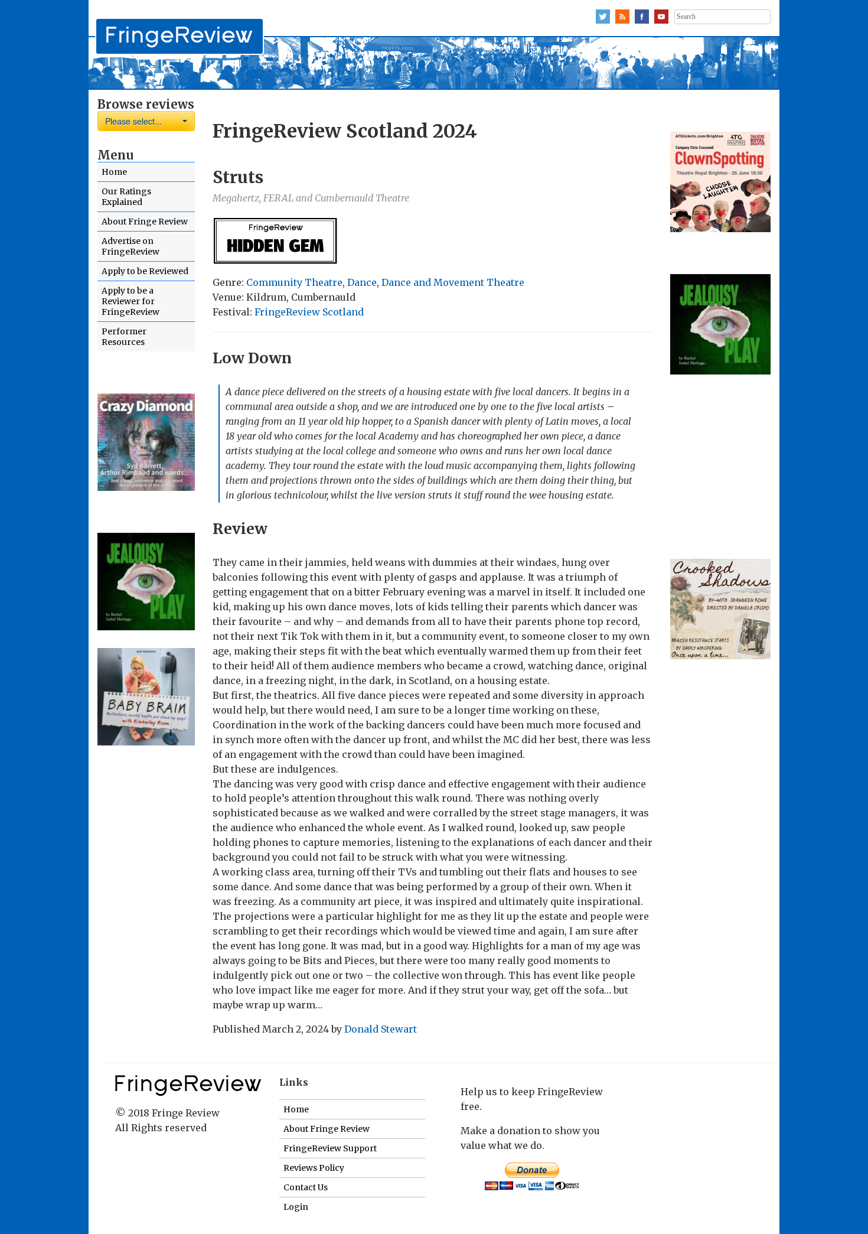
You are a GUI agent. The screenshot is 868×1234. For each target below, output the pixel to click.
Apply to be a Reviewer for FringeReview (130, 301)
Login (295, 1207)
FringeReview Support (330, 1148)
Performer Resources (124, 336)
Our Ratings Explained (126, 196)
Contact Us (305, 1187)
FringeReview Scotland (309, 312)
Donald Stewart (380, 1029)
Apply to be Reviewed (145, 271)
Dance (362, 282)
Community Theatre (294, 282)
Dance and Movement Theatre (452, 282)
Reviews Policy (313, 1168)
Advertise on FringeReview (130, 246)
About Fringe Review (145, 221)
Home (114, 172)
